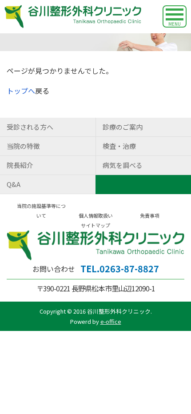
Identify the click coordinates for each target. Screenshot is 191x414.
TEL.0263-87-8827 (119, 268)
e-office (110, 321)
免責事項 (149, 215)
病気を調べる (123, 165)
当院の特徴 (23, 146)
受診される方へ (30, 126)
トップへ (21, 90)
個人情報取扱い (96, 215)
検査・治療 (119, 146)
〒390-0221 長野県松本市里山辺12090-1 (95, 288)
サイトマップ (95, 225)
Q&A (13, 184)
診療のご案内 (123, 126)
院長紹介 (20, 165)
